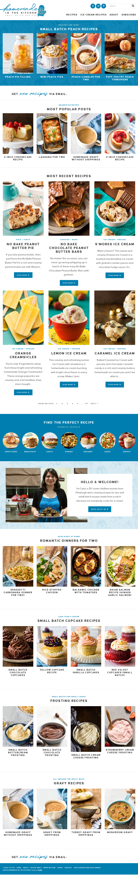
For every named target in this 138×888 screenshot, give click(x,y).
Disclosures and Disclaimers (87, 867)
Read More (21, 276)
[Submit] (133, 6)
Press (60, 867)
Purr (40, 870)
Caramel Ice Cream (115, 353)
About (114, 15)
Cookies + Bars (69, 239)
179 (86, 403)
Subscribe (129, 15)
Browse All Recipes (68, 427)
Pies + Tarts (23, 239)
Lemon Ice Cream (69, 353)
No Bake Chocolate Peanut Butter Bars (69, 248)
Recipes (71, 15)
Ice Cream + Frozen (114, 239)
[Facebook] (92, 6)
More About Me (99, 509)
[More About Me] (46, 495)
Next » (94, 403)
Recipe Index (36, 867)
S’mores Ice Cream (114, 244)
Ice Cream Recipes (93, 15)
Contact (68, 867)
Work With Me (49, 867)
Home (19, 867)
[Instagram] (98, 6)
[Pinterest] (103, 6)
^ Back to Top (9, 867)
